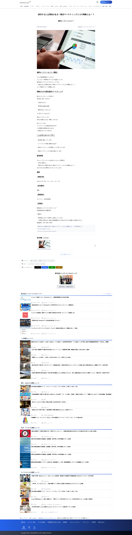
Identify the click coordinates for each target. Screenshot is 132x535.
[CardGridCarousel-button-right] (95, 245)
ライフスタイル (97, 6)
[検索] (97, 2)
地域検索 (26, 6)
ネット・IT (76, 6)
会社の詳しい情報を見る (66, 286)
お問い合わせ (101, 522)
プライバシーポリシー (75, 522)
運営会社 (23, 522)
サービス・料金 (31, 522)
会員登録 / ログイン (106, 2)
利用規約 (65, 522)
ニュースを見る (106, 293)
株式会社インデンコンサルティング (86, 26)
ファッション (83, 6)
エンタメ (32, 6)
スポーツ (38, 6)
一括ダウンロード (67, 254)
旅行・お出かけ (63, 6)
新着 (21, 6)
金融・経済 (105, 6)
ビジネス (43, 263)
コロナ (37, 263)
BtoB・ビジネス (54, 6)
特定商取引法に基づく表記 (54, 522)
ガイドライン (86, 522)
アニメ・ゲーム (45, 6)
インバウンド (31, 263)
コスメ (90, 6)
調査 (110, 6)
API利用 (94, 522)
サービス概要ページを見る (120, 531)
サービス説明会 (41, 522)
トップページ (24, 518)
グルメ (70, 6)
